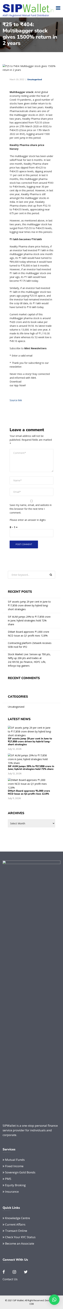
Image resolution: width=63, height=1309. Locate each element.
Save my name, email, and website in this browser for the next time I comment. (31, 508)
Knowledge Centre (17, 1218)
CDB (31, 1303)
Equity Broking (15, 1185)
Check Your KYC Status (20, 1237)
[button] (54, 1299)
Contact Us (10, 1279)
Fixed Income (14, 1166)
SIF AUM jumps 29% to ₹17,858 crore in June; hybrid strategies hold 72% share (29, 620)
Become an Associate (19, 1243)
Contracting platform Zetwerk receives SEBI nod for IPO (29, 644)
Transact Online (16, 1231)
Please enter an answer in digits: (28, 520)
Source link (16, 400)
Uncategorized (34, 79)
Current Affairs (15, 1224)
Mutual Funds (15, 1160)
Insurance (12, 1192)
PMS (8, 1179)
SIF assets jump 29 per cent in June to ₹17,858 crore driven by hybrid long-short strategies (29, 605)
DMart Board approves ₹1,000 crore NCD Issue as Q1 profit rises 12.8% (28, 633)
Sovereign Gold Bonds (20, 1172)
